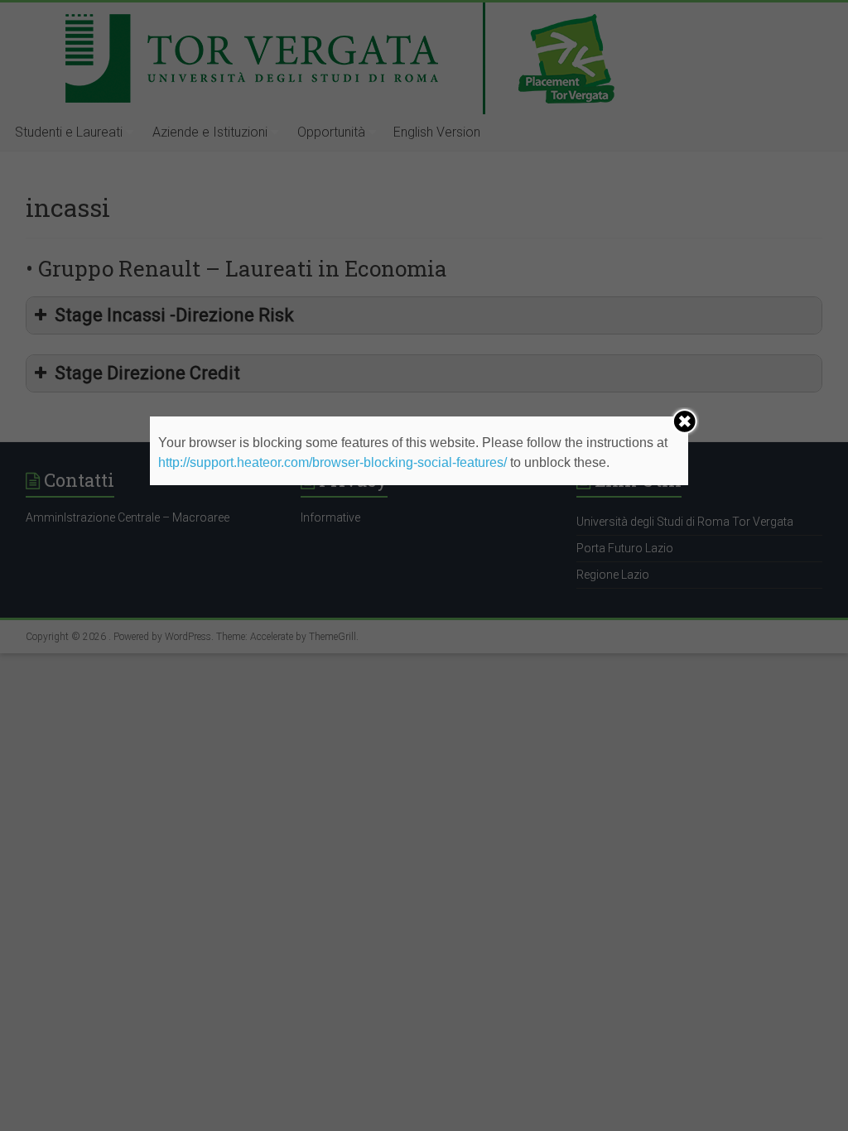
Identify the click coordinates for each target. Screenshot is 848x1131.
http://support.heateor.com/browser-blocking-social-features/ (332, 462)
